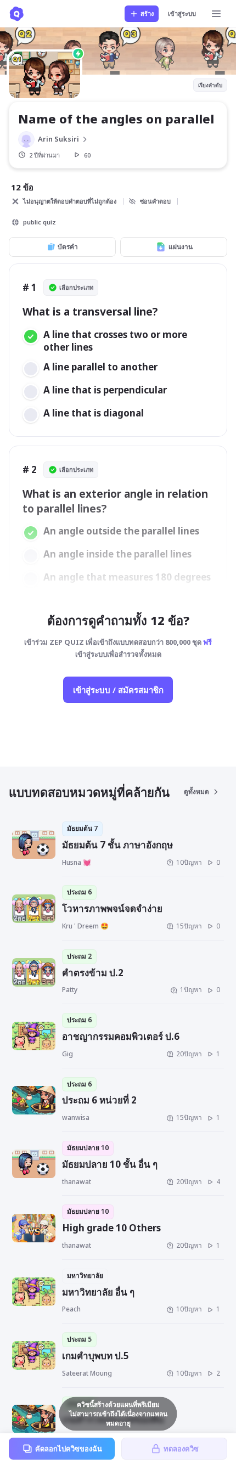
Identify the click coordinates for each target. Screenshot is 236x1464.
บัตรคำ (68, 246)
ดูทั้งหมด (196, 791)
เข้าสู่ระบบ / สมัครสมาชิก (118, 689)
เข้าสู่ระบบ (182, 13)
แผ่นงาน (180, 246)
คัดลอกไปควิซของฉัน (68, 1449)
